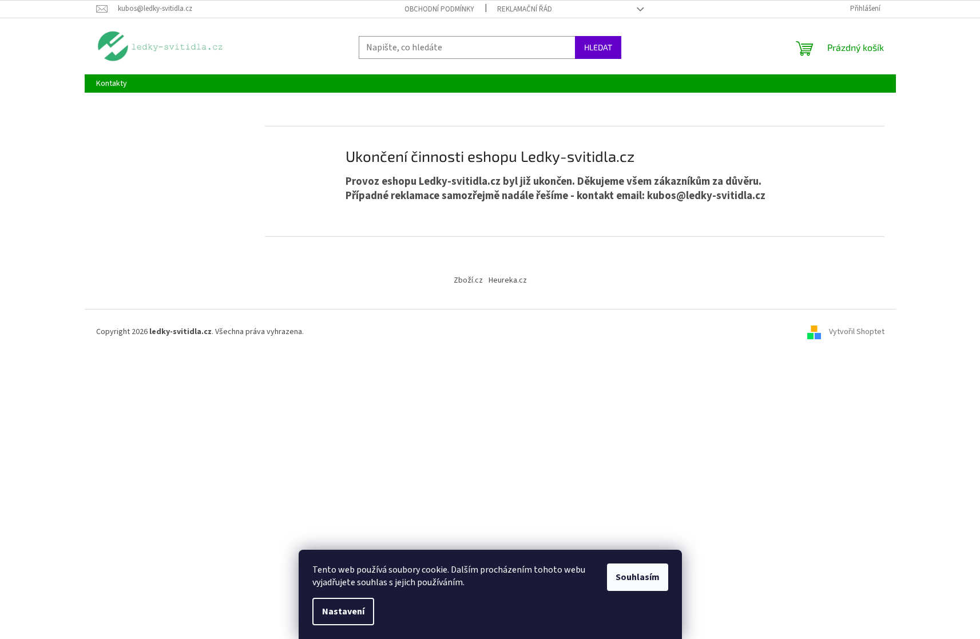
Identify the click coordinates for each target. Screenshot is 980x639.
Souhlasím (638, 577)
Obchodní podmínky (439, 9)
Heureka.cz (508, 280)
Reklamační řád (524, 9)
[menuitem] (111, 83)
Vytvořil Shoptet (856, 332)
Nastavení (343, 611)
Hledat (598, 47)
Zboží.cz (468, 280)
